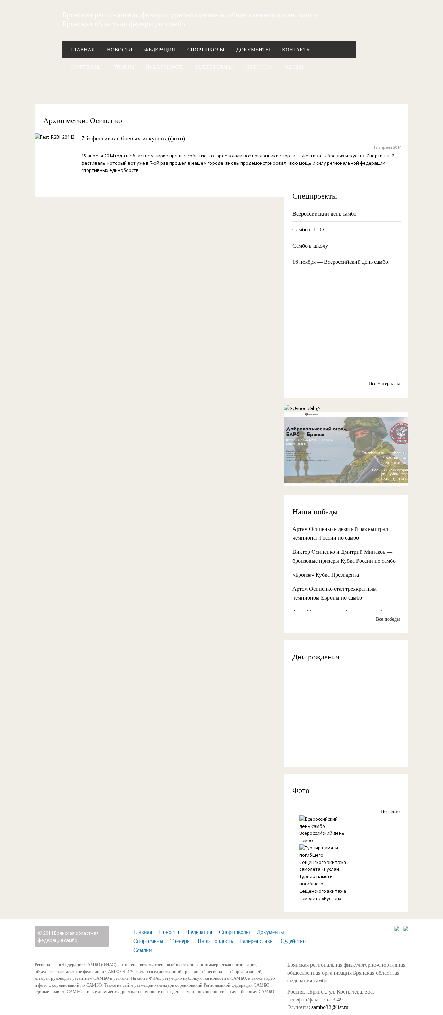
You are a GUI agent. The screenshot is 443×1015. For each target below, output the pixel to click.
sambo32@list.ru (330, 1007)
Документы (253, 49)
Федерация (159, 49)
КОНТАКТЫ (296, 49)
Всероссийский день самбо (324, 214)
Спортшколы (205, 49)
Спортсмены (86, 67)
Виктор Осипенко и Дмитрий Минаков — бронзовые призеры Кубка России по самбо (344, 556)
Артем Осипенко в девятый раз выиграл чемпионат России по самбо (340, 533)
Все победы (388, 619)
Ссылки (293, 67)
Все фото (390, 811)
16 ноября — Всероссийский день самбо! (341, 262)
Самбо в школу (310, 246)
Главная (82, 49)
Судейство (258, 67)
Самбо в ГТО (308, 230)
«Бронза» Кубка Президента (325, 575)
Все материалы (384, 383)
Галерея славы (214, 67)
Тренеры (124, 67)
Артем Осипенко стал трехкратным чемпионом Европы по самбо (334, 593)
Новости (119, 49)
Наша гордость (164, 67)
